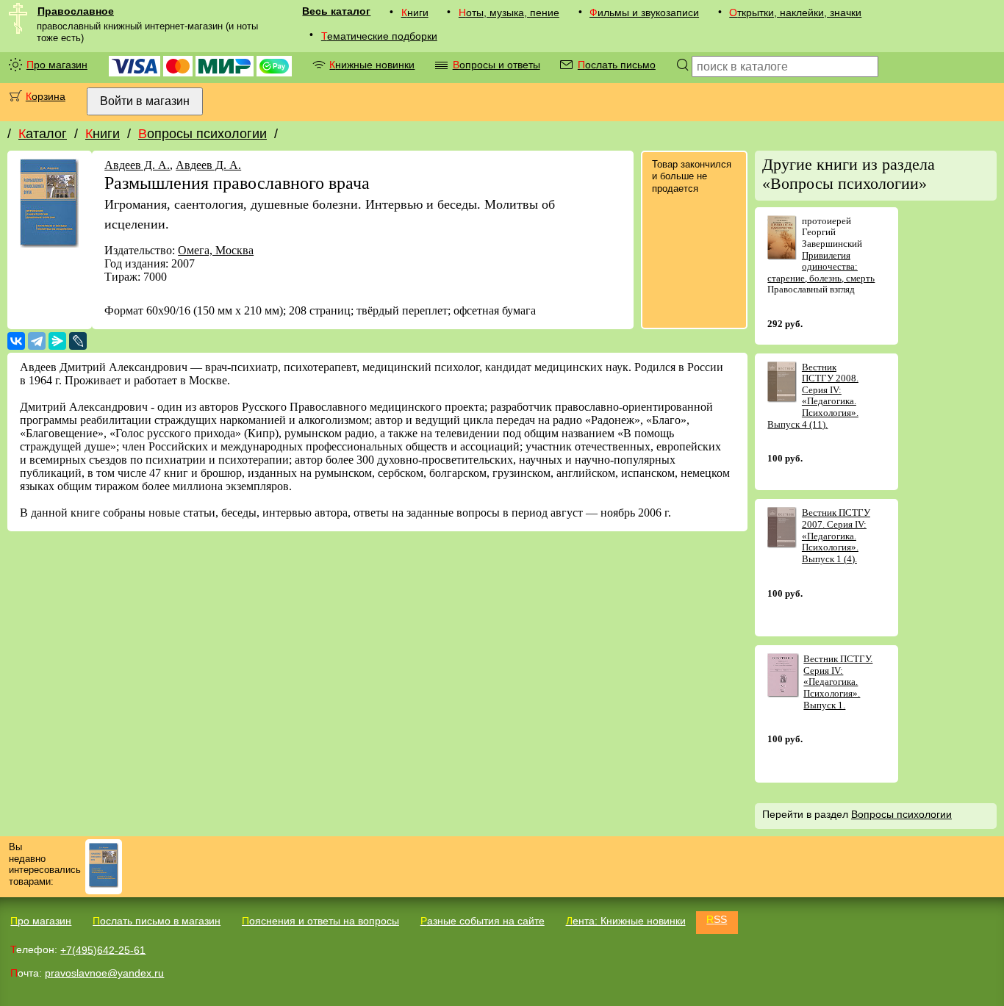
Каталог (42, 133)
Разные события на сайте (482, 921)
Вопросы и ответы (496, 65)
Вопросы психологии (202, 133)
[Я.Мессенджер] (57, 341)
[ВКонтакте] (16, 341)
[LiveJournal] (78, 341)
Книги (415, 12)
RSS (716, 919)
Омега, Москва (216, 250)
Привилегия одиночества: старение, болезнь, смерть (821, 267)
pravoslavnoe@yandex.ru (104, 973)
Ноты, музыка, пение (509, 12)
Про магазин (56, 65)
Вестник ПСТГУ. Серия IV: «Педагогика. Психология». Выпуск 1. (837, 681)
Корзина (45, 96)
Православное (75, 11)
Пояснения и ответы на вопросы (320, 921)
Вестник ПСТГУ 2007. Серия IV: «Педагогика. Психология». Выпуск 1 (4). (836, 535)
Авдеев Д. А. (137, 165)
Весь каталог (336, 11)
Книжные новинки (372, 65)
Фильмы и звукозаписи (644, 12)
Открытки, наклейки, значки (795, 12)
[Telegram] (37, 341)
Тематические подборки (379, 36)
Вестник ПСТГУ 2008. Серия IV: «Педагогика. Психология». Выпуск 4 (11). (812, 396)
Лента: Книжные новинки (626, 921)
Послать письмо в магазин (156, 921)
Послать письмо (617, 65)
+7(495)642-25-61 (103, 949)
